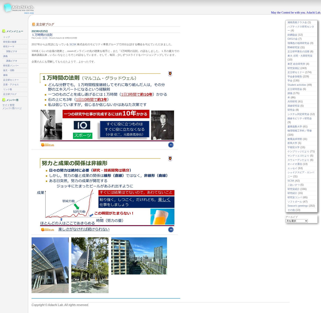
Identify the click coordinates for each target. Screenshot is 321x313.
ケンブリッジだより (298, 151)
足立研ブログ (10, 94)
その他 (291, 210)
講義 (290, 93)
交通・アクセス (11, 84)
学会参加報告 (295, 76)
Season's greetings (298, 205)
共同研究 (292, 101)
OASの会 (293, 38)
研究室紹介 (294, 189)
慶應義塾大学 (295, 126)
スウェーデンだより (298, 160)
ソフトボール (295, 201)
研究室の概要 (10, 42)
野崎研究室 (294, 47)
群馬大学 (292, 143)
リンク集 (7, 89)
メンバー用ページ (12, 108)
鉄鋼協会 (292, 34)
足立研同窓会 (295, 89)
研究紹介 (292, 193)
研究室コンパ (295, 197)
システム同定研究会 (298, 114)
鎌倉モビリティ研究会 (300, 118)
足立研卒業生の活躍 (298, 51)
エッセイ (292, 168)
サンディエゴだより (298, 155)
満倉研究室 (294, 105)
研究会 (291, 109)
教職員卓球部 (295, 139)
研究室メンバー (11, 65)
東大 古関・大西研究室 (300, 55)
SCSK (45, 38)
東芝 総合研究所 (296, 63)
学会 (290, 80)
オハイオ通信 (295, 164)
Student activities (297, 84)
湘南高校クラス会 (297, 22)
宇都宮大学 (294, 147)
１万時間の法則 (42, 34)
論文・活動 (8, 70)
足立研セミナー (296, 72)
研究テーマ (8, 46)
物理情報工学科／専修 (300, 130)
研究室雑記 (294, 68)
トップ (6, 37)
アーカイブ (292, 217)
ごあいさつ (294, 184)
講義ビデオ (11, 61)
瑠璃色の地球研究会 (298, 43)
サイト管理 (8, 105)
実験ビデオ (11, 51)
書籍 (5, 75)
